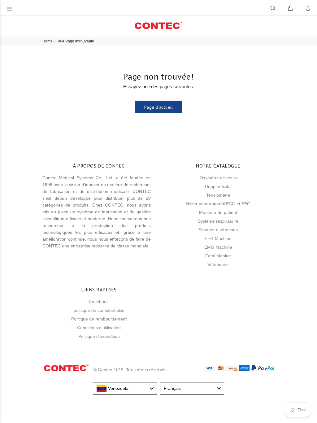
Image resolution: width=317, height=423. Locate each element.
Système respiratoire (218, 221)
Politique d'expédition (99, 336)
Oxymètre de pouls (218, 177)
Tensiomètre (218, 195)
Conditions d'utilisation (99, 327)
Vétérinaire (218, 264)
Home (47, 41)
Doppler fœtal (218, 186)
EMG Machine (218, 247)
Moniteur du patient (218, 212)
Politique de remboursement (99, 318)
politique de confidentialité (99, 310)
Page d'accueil (158, 107)
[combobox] (125, 388)
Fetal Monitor (218, 255)
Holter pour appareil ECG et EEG (218, 203)
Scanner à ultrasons (218, 229)
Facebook (99, 301)
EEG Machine (218, 238)
